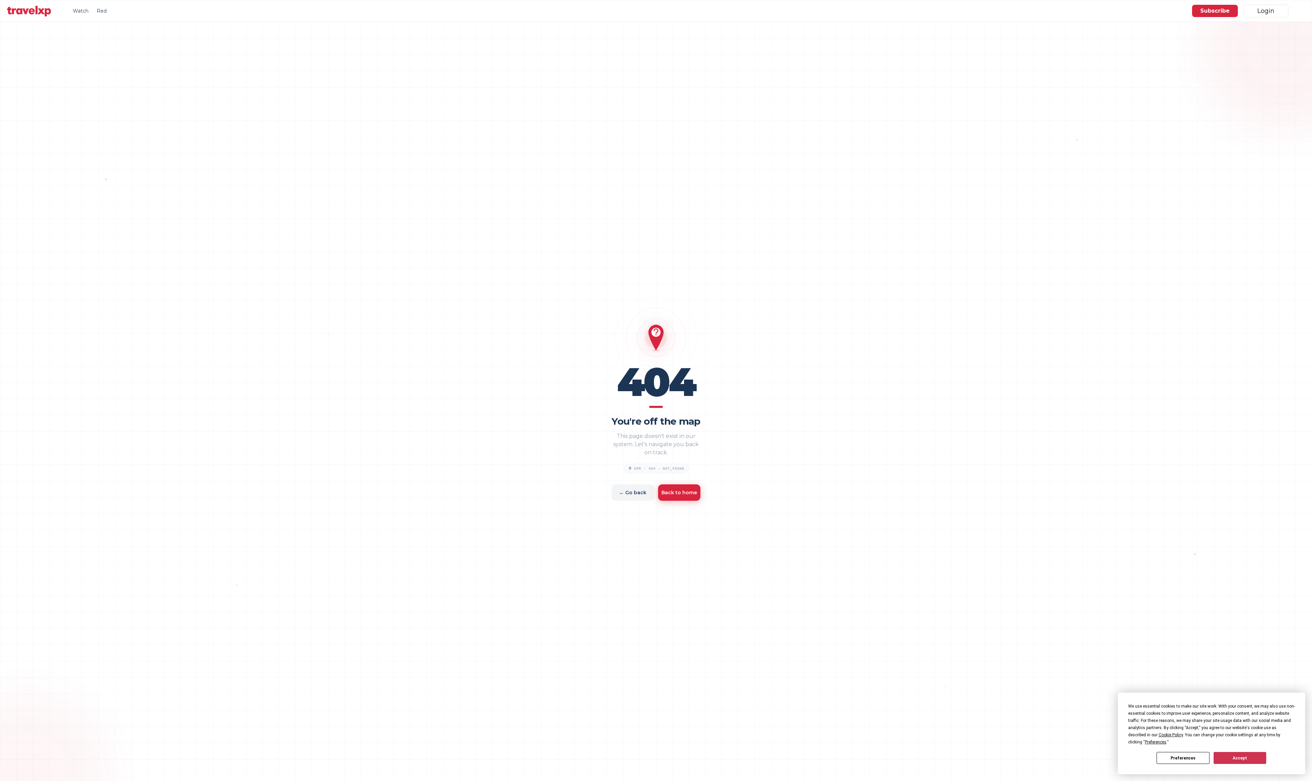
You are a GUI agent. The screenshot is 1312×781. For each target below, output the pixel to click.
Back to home (679, 492)
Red (102, 11)
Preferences (1183, 758)
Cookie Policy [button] (1171, 735)
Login (1265, 11)
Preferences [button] (1155, 742)
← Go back (632, 492)
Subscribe (1215, 11)
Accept (1240, 758)
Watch (80, 11)
